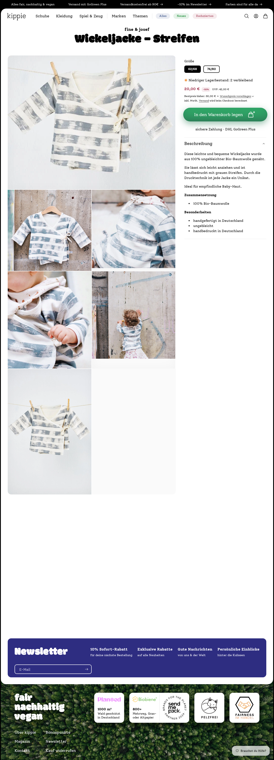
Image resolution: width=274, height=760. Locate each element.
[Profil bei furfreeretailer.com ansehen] (209, 707)
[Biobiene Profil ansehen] (145, 700)
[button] (42, 16)
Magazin (22, 741)
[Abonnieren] (86, 669)
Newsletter (56, 741)
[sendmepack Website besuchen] (174, 708)
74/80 (211, 69)
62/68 (192, 69)
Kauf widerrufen (58, 750)
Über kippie (25, 732)
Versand (204, 100)
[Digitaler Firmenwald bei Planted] (109, 700)
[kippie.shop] (16, 16)
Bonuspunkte (58, 732)
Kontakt (22, 750)
